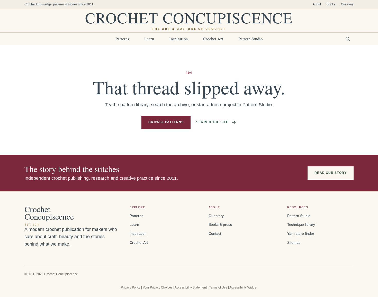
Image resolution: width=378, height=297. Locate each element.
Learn (149, 39)
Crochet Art (213, 39)
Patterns (122, 39)
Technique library (301, 225)
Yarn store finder (300, 234)
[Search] (348, 39)
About (317, 4)
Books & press (220, 225)
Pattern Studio (250, 39)
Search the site (212, 122)
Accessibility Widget (243, 287)
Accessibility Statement (191, 287)
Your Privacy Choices (158, 287)
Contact (215, 234)
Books (331, 4)
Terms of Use (218, 287)
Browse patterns (166, 122)
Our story (347, 4)
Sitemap (294, 243)
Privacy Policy (130, 287)
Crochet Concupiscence (189, 20)
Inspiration (178, 39)
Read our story (330, 173)
